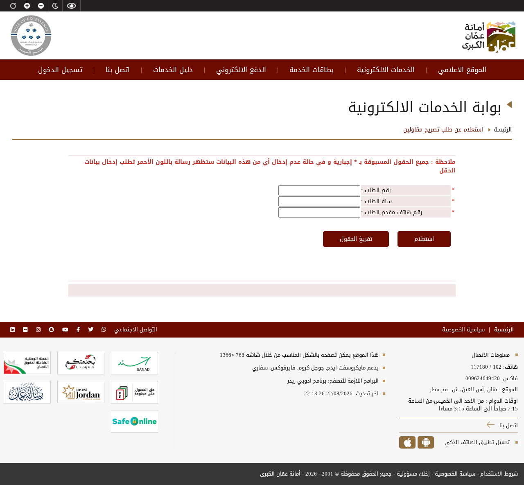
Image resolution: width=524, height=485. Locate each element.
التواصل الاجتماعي (135, 329)
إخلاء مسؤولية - (411, 474)
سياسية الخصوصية (463, 329)
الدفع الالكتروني (241, 69)
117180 (479, 367)
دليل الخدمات (173, 69)
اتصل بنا (118, 69)
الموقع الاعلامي (462, 69)
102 (497, 367)
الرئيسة (503, 129)
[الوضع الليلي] (55, 5)
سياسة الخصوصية (454, 474)
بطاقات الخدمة (311, 69)
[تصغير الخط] (41, 5)
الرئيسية (504, 329)
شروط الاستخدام (499, 474)
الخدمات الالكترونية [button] (386, 69)
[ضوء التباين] (71, 5)
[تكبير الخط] (27, 5)
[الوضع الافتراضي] (13, 5)
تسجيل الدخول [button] (60, 69)
